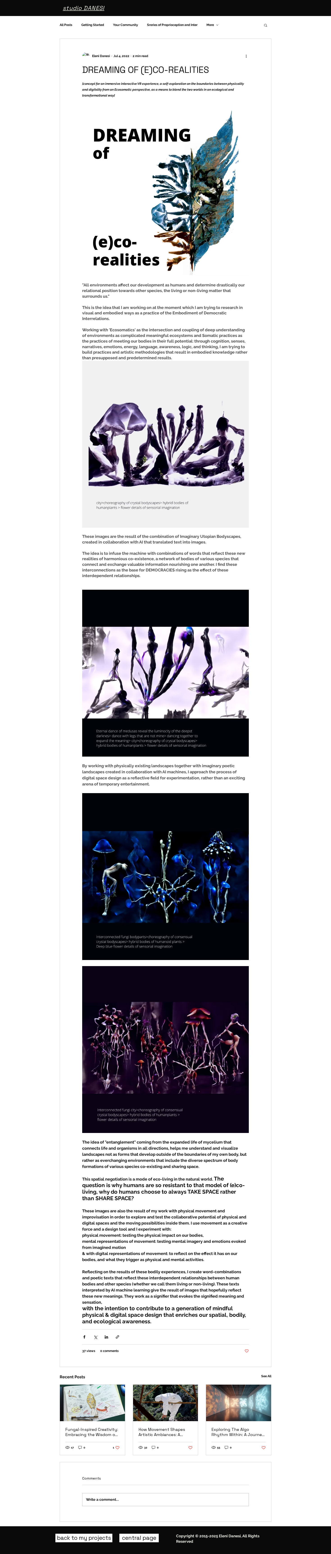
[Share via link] (117, 1337)
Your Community (125, 25)
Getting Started (92, 25)
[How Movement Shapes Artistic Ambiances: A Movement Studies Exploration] (165, 1403)
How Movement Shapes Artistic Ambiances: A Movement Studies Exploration (161, 1432)
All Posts (66, 25)
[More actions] (246, 56)
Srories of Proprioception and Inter (172, 25)
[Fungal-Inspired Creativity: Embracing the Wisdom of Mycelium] (92, 1403)
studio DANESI (83, 8)
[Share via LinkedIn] (106, 1337)
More (210, 25)
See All (266, 1376)
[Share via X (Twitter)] (95, 1337)
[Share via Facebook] (84, 1337)
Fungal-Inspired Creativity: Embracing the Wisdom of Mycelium (91, 1432)
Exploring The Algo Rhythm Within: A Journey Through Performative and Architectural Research (238, 1432)
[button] (265, 25)
